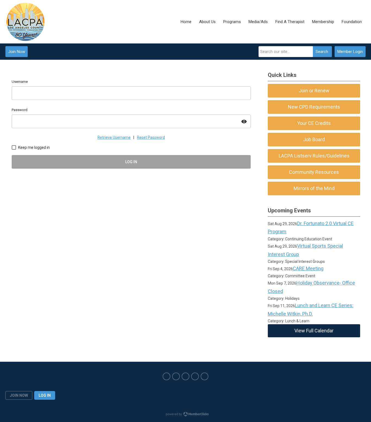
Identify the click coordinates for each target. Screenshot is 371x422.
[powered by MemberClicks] (185, 415)
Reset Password (151, 137)
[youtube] (195, 376)
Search (322, 51)
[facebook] (166, 376)
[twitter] (176, 376)
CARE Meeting (308, 268)
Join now (19, 395)
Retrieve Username (114, 137)
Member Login (350, 51)
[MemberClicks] (25, 21)
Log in (45, 395)
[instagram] (185, 376)
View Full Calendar (314, 330)
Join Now (16, 51)
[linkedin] (204, 376)
